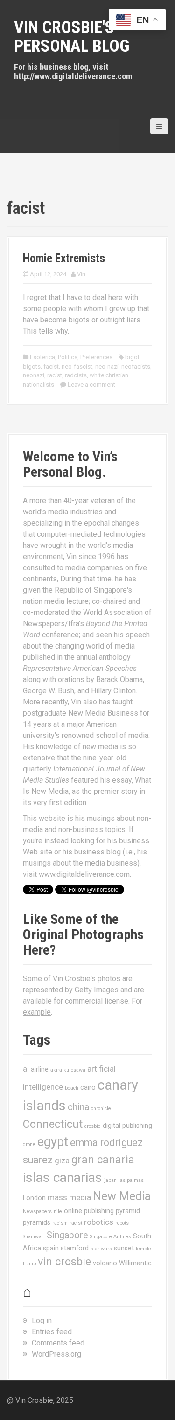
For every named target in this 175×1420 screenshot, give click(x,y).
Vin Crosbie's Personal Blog (72, 37)
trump (29, 1264)
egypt (52, 1141)
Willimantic (135, 1263)
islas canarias (62, 1177)
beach (71, 1088)
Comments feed (58, 1342)
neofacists (135, 366)
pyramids (36, 1222)
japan (110, 1180)
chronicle (101, 1109)
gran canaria (102, 1159)
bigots (32, 366)
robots (122, 1223)
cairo (88, 1087)
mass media (69, 1197)
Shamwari (34, 1237)
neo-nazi (107, 366)
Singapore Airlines (110, 1237)
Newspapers (37, 1211)
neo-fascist (77, 366)
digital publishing (127, 1125)
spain (51, 1248)
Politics (67, 357)
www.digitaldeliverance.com (84, 874)
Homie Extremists (64, 258)
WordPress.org (56, 1354)
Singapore (67, 1235)
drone (29, 1144)
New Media (122, 1196)
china (78, 1107)
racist (54, 375)
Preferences (96, 357)
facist (51, 366)
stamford (75, 1248)
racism (60, 1223)
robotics (98, 1222)
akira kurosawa (67, 1070)
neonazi (33, 375)
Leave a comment (91, 384)
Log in (42, 1320)
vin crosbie (64, 1261)
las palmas (131, 1180)
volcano (105, 1263)
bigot (132, 357)
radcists (76, 375)
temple (143, 1249)
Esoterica (42, 357)
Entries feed (52, 1331)
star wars (101, 1249)
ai (26, 1068)
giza (62, 1160)
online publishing (89, 1211)
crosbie (92, 1126)
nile (58, 1211)
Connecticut (53, 1124)
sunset (124, 1248)
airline (40, 1069)
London (34, 1198)
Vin (81, 274)
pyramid (128, 1211)
